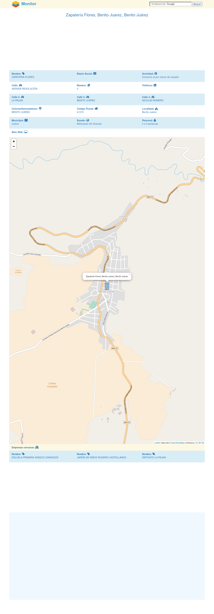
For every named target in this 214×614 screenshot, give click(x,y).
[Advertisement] (107, 45)
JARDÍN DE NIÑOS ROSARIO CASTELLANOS (101, 457)
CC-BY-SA (199, 442)
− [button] (14, 146)
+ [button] (14, 141)
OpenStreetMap (177, 442)
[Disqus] (107, 555)
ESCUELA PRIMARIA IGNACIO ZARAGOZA (35, 457)
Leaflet (157, 442)
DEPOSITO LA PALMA (154, 457)
